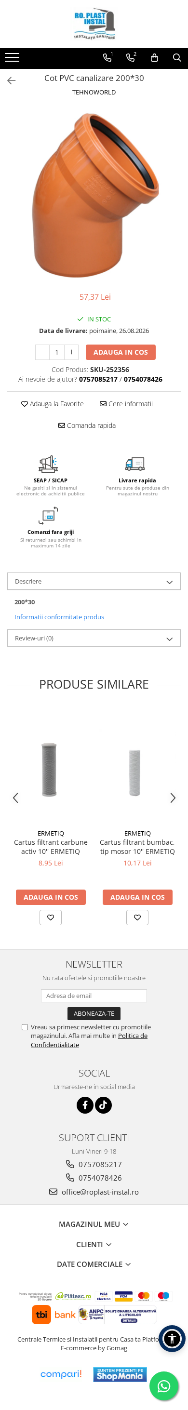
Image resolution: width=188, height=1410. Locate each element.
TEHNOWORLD (94, 92)
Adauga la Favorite (56, 403)
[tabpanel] (94, 195)
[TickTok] (103, 1105)
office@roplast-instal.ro (99, 1192)
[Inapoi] (7, 80)
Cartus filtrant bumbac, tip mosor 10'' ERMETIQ (137, 847)
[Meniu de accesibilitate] (172, 1338)
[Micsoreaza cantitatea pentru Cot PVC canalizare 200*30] (42, 352)
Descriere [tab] (28, 581)
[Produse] (13, 60)
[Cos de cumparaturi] (154, 57)
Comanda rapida (90, 425)
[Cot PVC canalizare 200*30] (94, 195)
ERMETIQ (51, 833)
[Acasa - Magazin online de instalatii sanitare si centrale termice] (94, 24)
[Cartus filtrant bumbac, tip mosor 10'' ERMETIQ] (137, 766)
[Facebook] (85, 1105)
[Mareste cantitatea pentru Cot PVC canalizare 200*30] (71, 352)
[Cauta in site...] (177, 57)
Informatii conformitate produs (59, 616)
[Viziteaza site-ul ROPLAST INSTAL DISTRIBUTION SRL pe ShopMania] (120, 1374)
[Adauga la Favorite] (51, 917)
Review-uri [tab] (34, 638)
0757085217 (99, 1164)
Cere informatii (130, 403)
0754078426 (99, 1178)
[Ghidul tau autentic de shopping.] (61, 1374)
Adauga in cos (121, 352)
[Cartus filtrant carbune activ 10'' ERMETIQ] (50, 766)
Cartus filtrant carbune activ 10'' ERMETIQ (51, 847)
